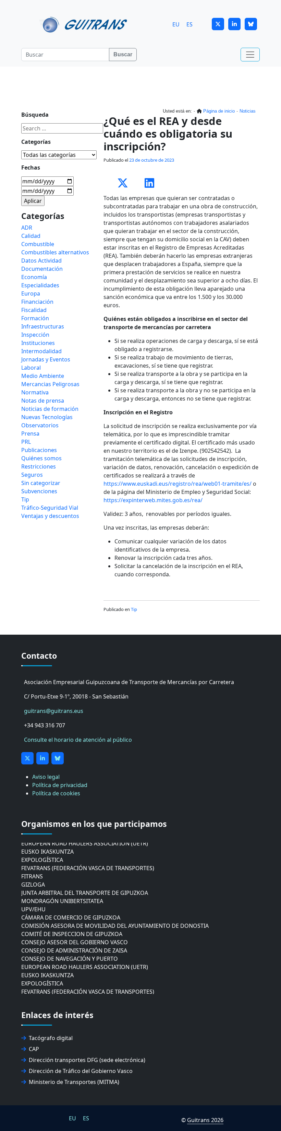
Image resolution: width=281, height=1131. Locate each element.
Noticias (248, 111)
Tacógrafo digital (51, 1038)
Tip (134, 609)
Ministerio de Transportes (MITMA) (74, 1082)
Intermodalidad (41, 351)
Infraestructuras (42, 326)
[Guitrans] (84, 24)
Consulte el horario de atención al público (78, 739)
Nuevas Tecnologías (47, 417)
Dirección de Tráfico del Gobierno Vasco (81, 1071)
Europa (30, 293)
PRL (26, 442)
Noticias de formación (49, 409)
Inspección (35, 334)
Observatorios (40, 425)
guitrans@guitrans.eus (53, 711)
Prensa (30, 433)
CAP (34, 1049)
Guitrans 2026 (205, 1120)
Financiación (37, 301)
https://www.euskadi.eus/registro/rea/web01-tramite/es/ (177, 483)
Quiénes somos (41, 458)
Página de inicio (219, 111)
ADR (26, 227)
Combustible (37, 244)
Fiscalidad (34, 310)
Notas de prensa (42, 400)
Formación (35, 318)
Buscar (122, 54)
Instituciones (38, 343)
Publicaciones (39, 450)
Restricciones (38, 466)
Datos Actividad (41, 260)
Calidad (30, 236)
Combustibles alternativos (55, 252)
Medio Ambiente (42, 376)
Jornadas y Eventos (45, 359)
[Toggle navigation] (250, 54)
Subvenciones (39, 491)
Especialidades (40, 285)
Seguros (32, 474)
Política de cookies (56, 793)
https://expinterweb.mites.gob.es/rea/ (153, 500)
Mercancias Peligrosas (50, 384)
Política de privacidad (59, 785)
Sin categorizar (40, 483)
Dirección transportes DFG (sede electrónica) (87, 1060)
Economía (34, 277)
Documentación (42, 269)
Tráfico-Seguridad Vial (49, 507)
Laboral (31, 367)
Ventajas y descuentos (50, 516)
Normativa (35, 392)
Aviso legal (46, 777)
